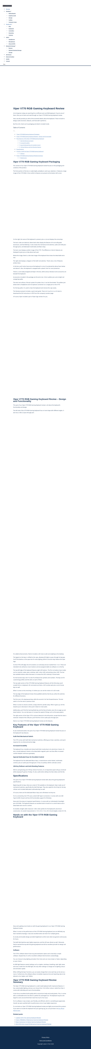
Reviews (8, 9)
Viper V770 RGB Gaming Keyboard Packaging (28, 134)
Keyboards (11, 28)
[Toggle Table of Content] (14, 131)
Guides (7, 59)
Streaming (11, 33)
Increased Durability (25, 143)
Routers (10, 48)
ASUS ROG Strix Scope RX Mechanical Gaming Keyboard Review (33, 1024)
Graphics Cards (12, 15)
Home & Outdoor (10, 56)
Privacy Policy (45, 1037)
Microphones (12, 41)
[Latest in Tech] (15, 3)
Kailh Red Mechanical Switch (26, 141)
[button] (4, 64)
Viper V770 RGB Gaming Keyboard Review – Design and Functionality (34, 136)
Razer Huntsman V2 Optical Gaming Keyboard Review (31, 1022)
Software (22, 153)
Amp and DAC (12, 43)
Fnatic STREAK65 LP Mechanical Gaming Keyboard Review (32, 1020)
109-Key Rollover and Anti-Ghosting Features (30, 147)
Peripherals (8, 24)
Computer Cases (13, 22)
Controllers (11, 30)
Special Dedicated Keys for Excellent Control (30, 145)
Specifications (20, 149)
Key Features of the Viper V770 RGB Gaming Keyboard (30, 138)
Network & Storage (10, 46)
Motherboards (12, 13)
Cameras (11, 35)
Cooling (10, 20)
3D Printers (8, 54)
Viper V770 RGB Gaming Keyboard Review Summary (30, 155)
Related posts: (23, 158)
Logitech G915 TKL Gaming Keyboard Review (28, 1018)
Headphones (12, 39)
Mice (10, 26)
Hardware (8, 11)
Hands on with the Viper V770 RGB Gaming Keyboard (30, 151)
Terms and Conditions (45, 1040)
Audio (7, 37)
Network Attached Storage (15, 50)
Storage (10, 17)
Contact (8, 61)
